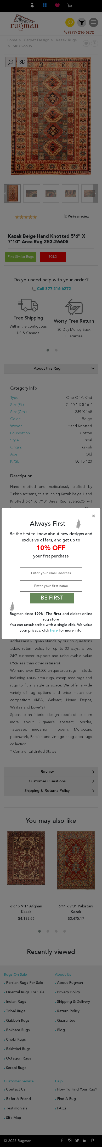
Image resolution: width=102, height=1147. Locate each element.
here (54, 630)
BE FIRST (52, 598)
